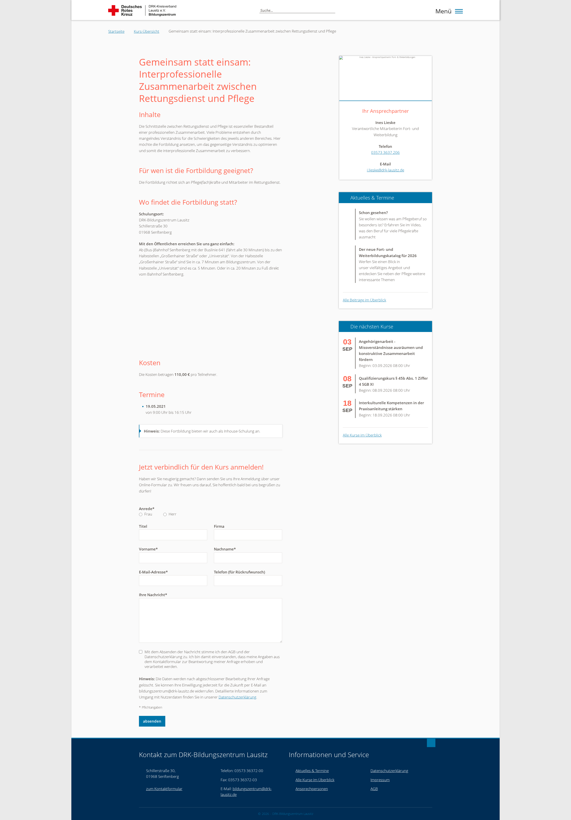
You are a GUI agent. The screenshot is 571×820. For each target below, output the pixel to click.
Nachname (225, 549)
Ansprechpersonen (312, 788)
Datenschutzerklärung (237, 697)
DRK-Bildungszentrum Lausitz (292, 814)
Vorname (148, 549)
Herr (172, 514)
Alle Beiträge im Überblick (364, 300)
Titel (143, 526)
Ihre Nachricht (153, 595)
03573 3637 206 (385, 152)
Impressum (380, 779)
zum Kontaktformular (164, 788)
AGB (374, 788)
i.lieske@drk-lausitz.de (385, 170)
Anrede (146, 509)
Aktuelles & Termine (312, 770)
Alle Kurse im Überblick (362, 435)
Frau (147, 514)
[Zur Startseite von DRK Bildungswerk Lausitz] (142, 10)
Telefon (239, 572)
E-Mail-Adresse (153, 572)
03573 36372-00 (248, 770)
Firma (219, 526)
